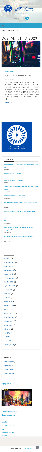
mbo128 (4, 422)
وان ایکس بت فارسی (8, 432)
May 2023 (7, 333)
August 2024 (8, 290)
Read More (8, 102)
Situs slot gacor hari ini (9, 415)
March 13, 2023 (10, 79)
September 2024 (10, 286)
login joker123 (6, 384)
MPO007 (5, 436)
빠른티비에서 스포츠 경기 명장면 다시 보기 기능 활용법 (16, 196)
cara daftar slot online (9, 412)
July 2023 (7, 329)
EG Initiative (28, 449)
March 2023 (8, 341)
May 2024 (7, 294)
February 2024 (9, 306)
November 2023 (9, 317)
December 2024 (9, 278)
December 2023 (9, 313)
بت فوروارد (5, 429)
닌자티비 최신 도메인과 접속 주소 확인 (12, 173)
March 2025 (8, 266)
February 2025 (9, 270)
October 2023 (8, 321)
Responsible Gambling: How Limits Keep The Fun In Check (19, 211)
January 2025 (8, 274)
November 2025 (9, 262)
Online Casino (9, 71)
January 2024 (8, 309)
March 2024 (8, 302)
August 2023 (8, 325)
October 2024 (9, 282)
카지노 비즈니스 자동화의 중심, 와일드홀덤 (13, 180)
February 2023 (9, 345)
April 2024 (7, 298)
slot (3, 418)
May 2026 (7, 258)
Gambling (7, 366)
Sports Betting (9, 373)
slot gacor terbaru (8, 425)
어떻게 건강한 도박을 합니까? (18, 75)
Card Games (8, 362)
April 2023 (7, 337)
